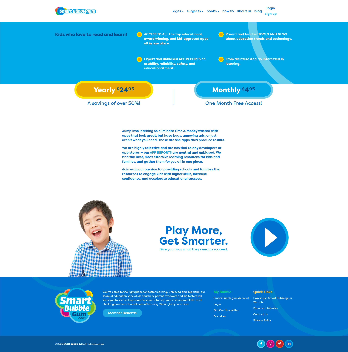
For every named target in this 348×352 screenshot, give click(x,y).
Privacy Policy (262, 320)
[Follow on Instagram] (270, 344)
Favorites (220, 316)
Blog (258, 11)
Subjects (194, 11)
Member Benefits (122, 313)
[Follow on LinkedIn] (289, 344)
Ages (177, 11)
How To (228, 11)
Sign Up (271, 14)
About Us (244, 11)
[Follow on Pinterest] (280, 344)
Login (271, 8)
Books (211, 11)
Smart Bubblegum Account (231, 298)
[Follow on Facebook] (261, 344)
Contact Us (260, 314)
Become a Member (265, 308)
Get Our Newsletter (226, 310)
